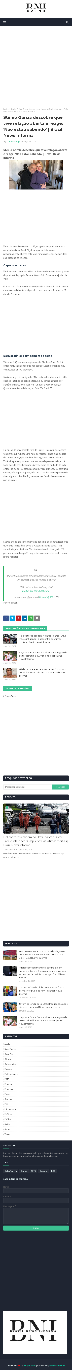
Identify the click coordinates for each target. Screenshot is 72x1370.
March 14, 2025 (46, 597)
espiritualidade (11, 1074)
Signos (7, 1129)
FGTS (7, 1079)
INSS (6, 1104)
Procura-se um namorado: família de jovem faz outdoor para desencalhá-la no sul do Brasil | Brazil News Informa (42, 954)
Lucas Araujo (13, 141)
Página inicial (9, 109)
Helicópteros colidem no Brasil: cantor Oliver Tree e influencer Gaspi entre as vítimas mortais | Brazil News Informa (43, 639)
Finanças (9, 1089)
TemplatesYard (29, 1365)
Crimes (8, 1059)
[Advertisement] (36, 67)
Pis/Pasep (8, 1114)
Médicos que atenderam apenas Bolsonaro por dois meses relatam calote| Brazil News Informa (42, 672)
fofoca (7, 1094)
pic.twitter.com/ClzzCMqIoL (36, 591)
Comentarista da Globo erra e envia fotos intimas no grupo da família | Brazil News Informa (41, 990)
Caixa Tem (9, 1054)
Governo (8, 1099)
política (8, 1119)
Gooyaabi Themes (57, 1365)
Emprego (8, 1069)
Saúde (7, 1124)
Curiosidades (10, 1064)
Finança (8, 1084)
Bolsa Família (10, 1049)
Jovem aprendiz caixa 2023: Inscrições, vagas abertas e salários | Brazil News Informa (43, 1006)
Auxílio (7, 1044)
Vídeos (7, 1134)
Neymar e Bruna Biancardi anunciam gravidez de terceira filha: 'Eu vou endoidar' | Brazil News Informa (43, 655)
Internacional (10, 1109)
